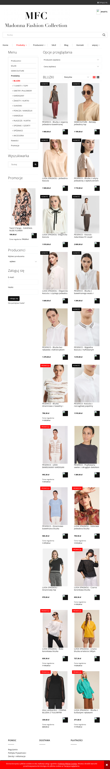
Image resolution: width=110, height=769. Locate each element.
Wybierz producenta (16, 256)
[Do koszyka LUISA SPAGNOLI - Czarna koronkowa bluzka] (97, 597)
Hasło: (11, 287)
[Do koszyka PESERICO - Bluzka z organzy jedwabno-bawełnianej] (65, 132)
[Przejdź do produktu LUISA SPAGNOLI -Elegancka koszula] (55, 215)
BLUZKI (17, 80)
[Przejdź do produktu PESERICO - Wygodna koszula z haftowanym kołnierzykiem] (87, 327)
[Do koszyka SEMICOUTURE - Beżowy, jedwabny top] (97, 132)
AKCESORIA (19, 135)
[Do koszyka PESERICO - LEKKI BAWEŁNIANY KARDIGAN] (65, 475)
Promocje (15, 145)
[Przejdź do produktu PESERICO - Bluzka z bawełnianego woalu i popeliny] (87, 271)
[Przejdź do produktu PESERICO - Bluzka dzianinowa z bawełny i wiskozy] (55, 383)
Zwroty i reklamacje (16, 756)
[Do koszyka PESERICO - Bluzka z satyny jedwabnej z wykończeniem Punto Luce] (97, 188)
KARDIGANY (19, 95)
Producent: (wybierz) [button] (52, 60)
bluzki (13, 66)
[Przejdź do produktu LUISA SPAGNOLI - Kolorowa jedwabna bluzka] (87, 506)
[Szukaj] (104, 35)
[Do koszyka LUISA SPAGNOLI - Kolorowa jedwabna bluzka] (97, 536)
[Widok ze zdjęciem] (94, 77)
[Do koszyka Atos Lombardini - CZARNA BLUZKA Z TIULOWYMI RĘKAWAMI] (65, 720)
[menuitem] (7, 45)
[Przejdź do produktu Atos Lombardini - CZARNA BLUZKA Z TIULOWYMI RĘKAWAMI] (55, 690)
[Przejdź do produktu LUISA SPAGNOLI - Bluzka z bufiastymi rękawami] (87, 690)
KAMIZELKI (18, 115)
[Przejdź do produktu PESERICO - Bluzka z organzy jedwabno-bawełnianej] (55, 102)
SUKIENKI (18, 105)
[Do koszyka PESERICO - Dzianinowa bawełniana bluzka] (65, 536)
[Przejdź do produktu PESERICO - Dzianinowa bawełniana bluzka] (55, 506)
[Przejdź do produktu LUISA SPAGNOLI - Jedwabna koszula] (55, 158)
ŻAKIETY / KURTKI (21, 100)
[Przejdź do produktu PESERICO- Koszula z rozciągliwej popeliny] (87, 383)
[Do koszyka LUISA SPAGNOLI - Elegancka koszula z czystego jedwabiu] (65, 301)
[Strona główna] (36, 19)
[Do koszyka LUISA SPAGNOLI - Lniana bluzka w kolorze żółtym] (97, 658)
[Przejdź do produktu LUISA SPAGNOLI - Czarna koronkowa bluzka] (87, 567)
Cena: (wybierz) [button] (50, 66)
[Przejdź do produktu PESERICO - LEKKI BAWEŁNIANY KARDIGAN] (55, 445)
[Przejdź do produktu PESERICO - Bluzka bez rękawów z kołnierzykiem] (55, 327)
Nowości (15, 140)
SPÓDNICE (18, 130)
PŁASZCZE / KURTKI (22, 120)
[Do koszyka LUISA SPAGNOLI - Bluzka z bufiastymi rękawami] (97, 720)
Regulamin (13, 749)
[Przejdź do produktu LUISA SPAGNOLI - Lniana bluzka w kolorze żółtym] (87, 629)
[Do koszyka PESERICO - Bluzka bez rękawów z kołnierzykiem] (65, 357)
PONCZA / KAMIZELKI (23, 110)
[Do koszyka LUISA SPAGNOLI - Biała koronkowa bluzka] (65, 658)
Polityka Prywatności (17, 753)
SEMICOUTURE (17, 70)
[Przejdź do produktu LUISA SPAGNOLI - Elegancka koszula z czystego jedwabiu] (55, 271)
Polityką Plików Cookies (67, 763)
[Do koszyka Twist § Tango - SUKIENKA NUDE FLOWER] (34, 235)
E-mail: (11, 277)
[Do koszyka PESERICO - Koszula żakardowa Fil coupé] (97, 244)
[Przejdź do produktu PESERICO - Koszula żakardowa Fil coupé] (87, 215)
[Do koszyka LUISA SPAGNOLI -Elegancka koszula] (65, 244)
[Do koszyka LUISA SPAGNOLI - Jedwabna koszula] (65, 188)
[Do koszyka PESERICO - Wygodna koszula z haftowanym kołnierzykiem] (97, 357)
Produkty (15, 75)
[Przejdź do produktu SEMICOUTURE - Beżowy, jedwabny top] (87, 102)
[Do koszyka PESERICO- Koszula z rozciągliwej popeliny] (97, 413)
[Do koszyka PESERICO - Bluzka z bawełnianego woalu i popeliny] (97, 301)
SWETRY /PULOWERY (23, 90)
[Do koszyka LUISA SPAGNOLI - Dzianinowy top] (65, 597)
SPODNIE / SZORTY (22, 125)
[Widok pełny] (98, 77)
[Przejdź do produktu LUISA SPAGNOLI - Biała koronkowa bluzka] (55, 629)
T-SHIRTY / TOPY (21, 85)
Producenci (16, 61)
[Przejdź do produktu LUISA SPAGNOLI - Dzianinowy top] (55, 567)
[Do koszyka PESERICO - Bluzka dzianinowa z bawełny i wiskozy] (65, 413)
